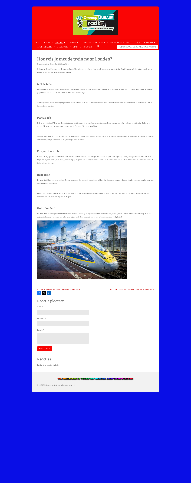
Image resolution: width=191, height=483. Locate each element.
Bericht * (40, 330)
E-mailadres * (42, 318)
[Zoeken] (98, 46)
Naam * (40, 307)
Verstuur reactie (44, 348)
